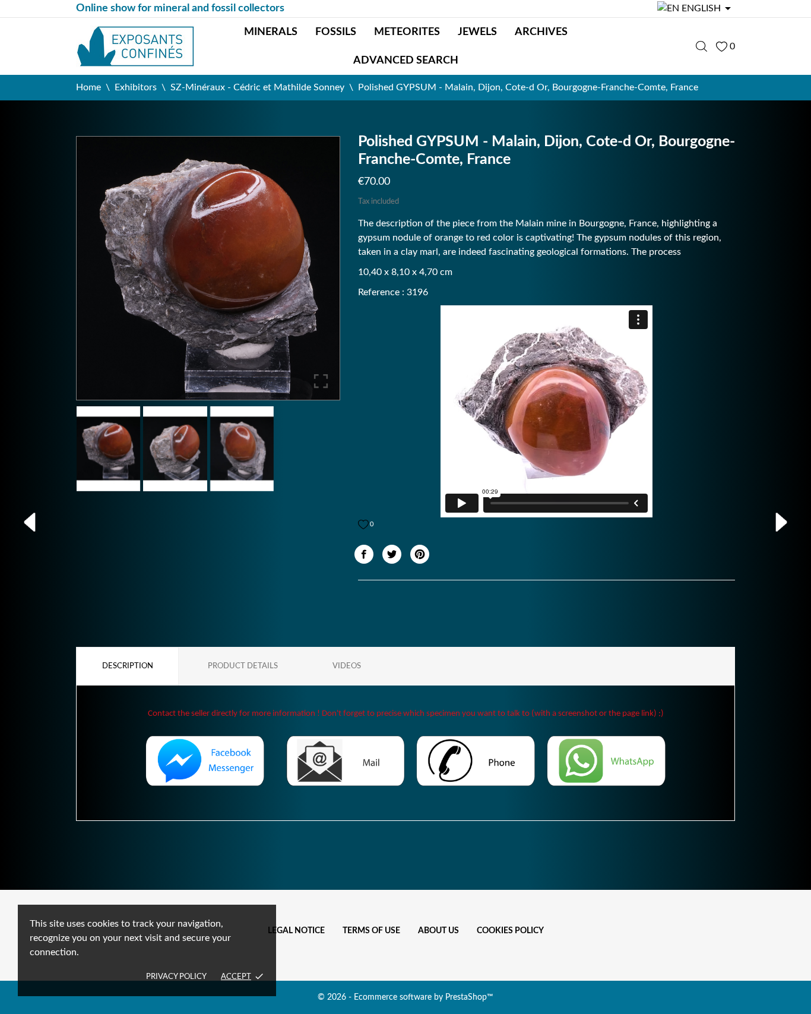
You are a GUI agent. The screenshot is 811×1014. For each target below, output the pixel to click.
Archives (541, 32)
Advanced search (405, 60)
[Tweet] (391, 554)
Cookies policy (510, 931)
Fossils (335, 32)
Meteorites (407, 32)
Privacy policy (176, 977)
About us (438, 931)
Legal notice (296, 931)
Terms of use (371, 931)
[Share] (363, 554)
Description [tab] (127, 666)
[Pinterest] (419, 554)
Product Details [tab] (243, 666)
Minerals (270, 32)
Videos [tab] (346, 666)
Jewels (477, 32)
